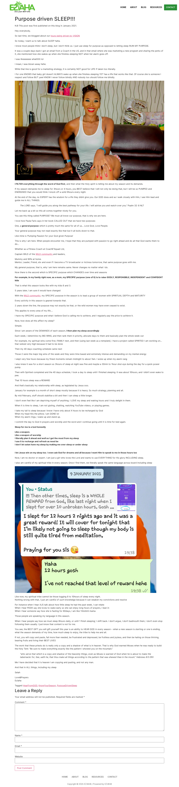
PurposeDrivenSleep (67, 685)
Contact (170, 7)
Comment (20, 702)
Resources (156, 7)
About (133, 7)
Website (19, 756)
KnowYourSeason (47, 685)
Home (123, 7)
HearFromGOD (30, 685)
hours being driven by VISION (65, 35)
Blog (143, 7)
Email (18, 746)
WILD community (44, 254)
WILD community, (32, 295)
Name (18, 735)
